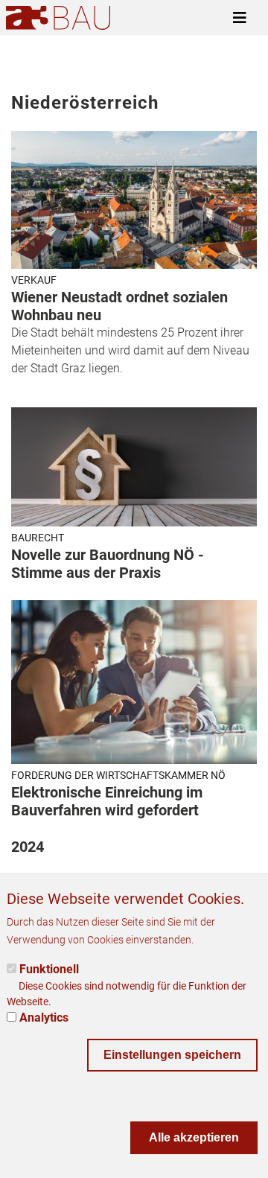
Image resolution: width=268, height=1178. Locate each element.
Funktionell (49, 969)
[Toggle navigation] (239, 18)
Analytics (43, 1017)
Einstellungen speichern (172, 1054)
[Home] (58, 17)
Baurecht (37, 538)
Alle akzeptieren (194, 1137)
